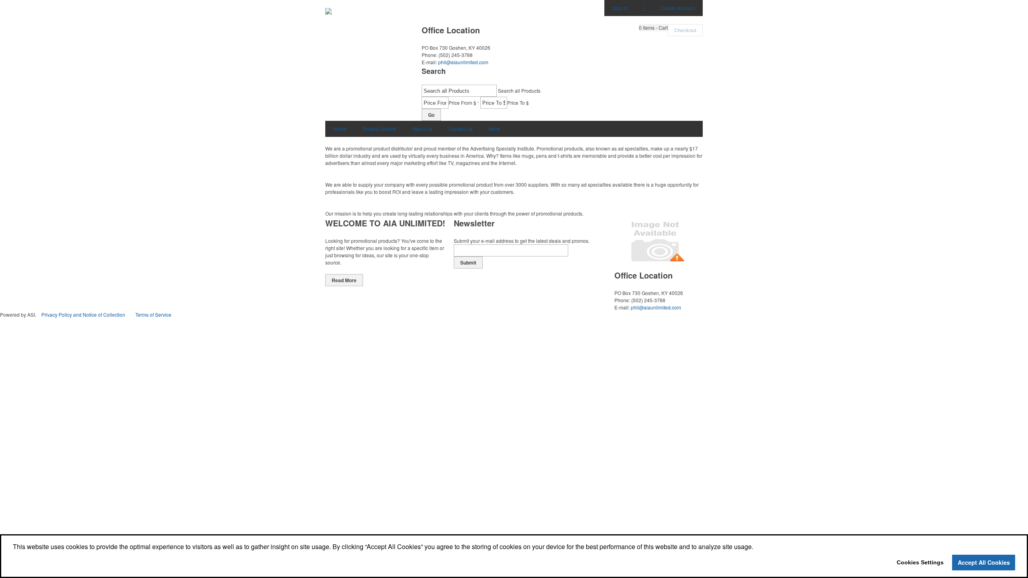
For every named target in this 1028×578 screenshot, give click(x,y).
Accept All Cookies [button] (984, 562)
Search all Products (519, 90)
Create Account (678, 7)
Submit (468, 262)
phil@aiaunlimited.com (463, 62)
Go (431, 114)
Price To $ (518, 102)
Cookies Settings (920, 562)
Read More (344, 280)
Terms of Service (153, 314)
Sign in (620, 7)
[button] (653, 27)
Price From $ (462, 102)
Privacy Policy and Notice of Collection (83, 314)
